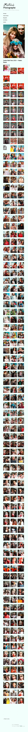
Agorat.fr (18, 726)
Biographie (5, 17)
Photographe (9, 7)
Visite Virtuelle (5, 15)
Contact (4, 22)
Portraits (4, 13)
